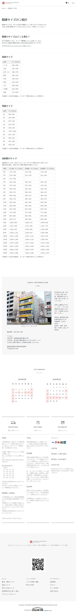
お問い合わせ (54, 591)
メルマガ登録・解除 (32, 582)
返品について (6, 585)
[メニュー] (73, 3)
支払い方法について (8, 588)
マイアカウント (55, 579)
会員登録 (53, 582)
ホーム (4, 8)
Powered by (27, 610)
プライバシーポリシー (9, 594)
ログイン (53, 585)
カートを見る (54, 588)
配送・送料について (8, 582)
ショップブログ (31, 579)
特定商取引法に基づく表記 (10, 591)
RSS (27, 585)
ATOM (32, 585)
